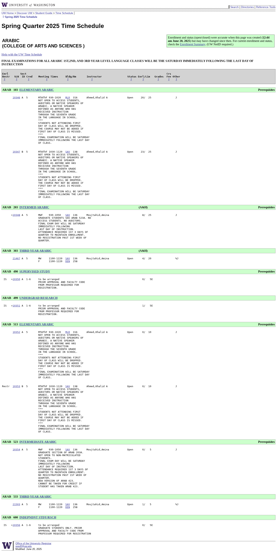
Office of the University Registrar (33, 543)
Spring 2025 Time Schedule (21, 16)
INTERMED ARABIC (34, 207)
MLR (67, 97)
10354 (16, 449)
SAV (67, 151)
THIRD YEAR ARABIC (35, 250)
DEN (67, 261)
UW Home (8, 13)
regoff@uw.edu (23, 546)
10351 (16, 305)
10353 (16, 386)
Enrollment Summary (192, 44)
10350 (16, 279)
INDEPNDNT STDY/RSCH (37, 517)
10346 (16, 97)
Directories (247, 6)
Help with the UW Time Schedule (22, 54)
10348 (16, 215)
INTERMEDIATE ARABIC (38, 441)
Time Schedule (64, 13)
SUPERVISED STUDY (34, 271)
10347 (16, 151)
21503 (16, 504)
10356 (16, 525)
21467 (16, 258)
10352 (16, 332)
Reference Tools (265, 6)
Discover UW (24, 13)
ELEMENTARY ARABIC (36, 89)
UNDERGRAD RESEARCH (38, 298)
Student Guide (43, 13)
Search (234, 6)
